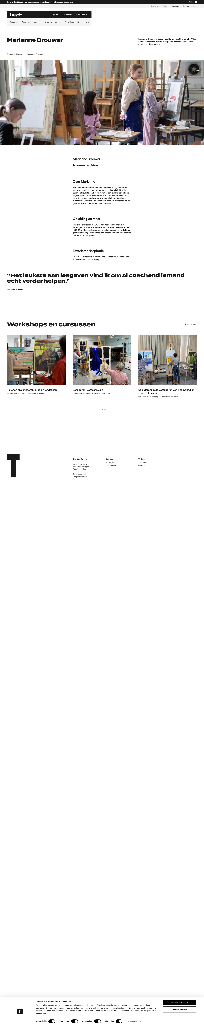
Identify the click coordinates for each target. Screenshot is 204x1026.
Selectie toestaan (180, 1009)
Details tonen (132, 1021)
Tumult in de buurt (72, 22)
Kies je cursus (81, 15)
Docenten (20, 54)
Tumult (10, 54)
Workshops (26, 22)
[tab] (102, 409)
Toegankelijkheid (80, 477)
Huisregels (110, 463)
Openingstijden (79, 469)
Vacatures (175, 6)
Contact (186, 6)
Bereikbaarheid (79, 474)
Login (195, 6)
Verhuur (165, 6)
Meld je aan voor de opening (61, 2)
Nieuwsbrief (111, 466)
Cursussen (13, 22)
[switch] (74, 1021)
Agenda (37, 22)
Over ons (154, 6)
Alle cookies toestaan (179, 1002)
